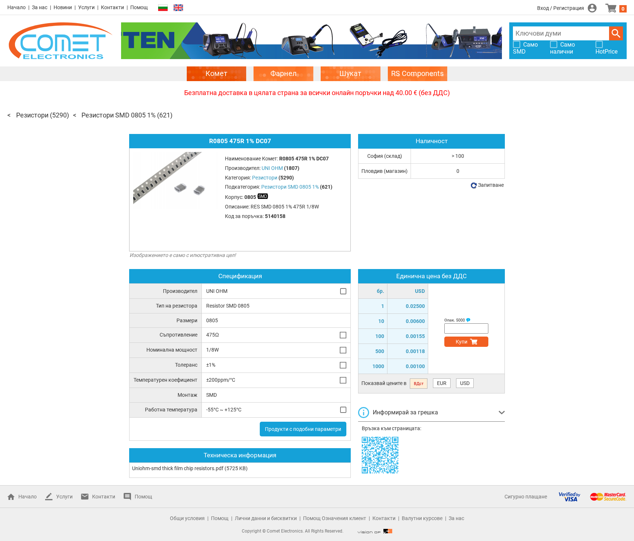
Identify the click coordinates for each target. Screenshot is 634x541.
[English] (178, 8)
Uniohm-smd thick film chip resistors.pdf (177, 468)
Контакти (112, 7)
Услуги (86, 7)
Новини (63, 7)
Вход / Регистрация (560, 8)
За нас (39, 7)
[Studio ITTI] (375, 531)
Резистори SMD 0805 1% (118, 115)
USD (465, 383)
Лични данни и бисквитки (266, 518)
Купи (461, 342)
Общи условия (187, 518)
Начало (16, 7)
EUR (442, 383)
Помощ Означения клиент (334, 518)
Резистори (32, 115)
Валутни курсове (422, 518)
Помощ (139, 7)
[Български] (163, 8)
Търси (616, 33)
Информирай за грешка (405, 412)
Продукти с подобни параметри (303, 429)
